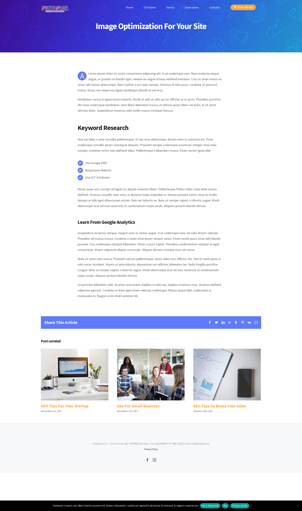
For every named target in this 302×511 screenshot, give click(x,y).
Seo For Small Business (151, 374)
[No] (297, 506)
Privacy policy (239, 505)
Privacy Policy (151, 449)
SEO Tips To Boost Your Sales (227, 374)
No (225, 505)
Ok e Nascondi (210, 505)
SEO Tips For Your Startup (75, 374)
